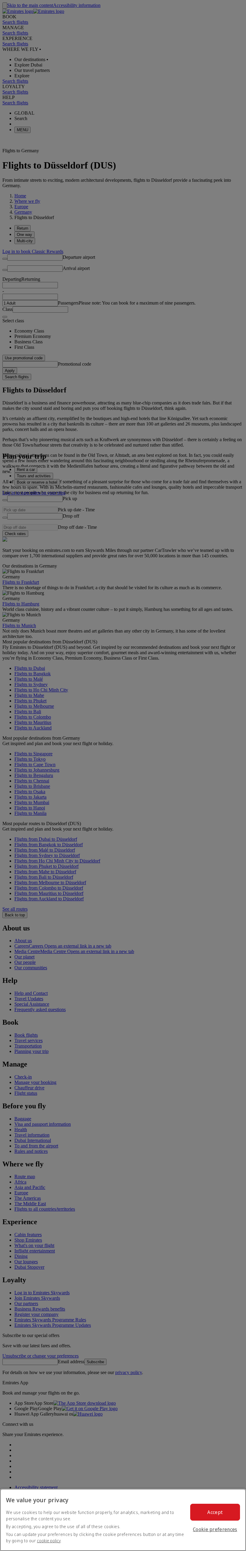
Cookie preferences (215, 1529)
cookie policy (49, 1540)
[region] (123, 1520)
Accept (215, 1512)
